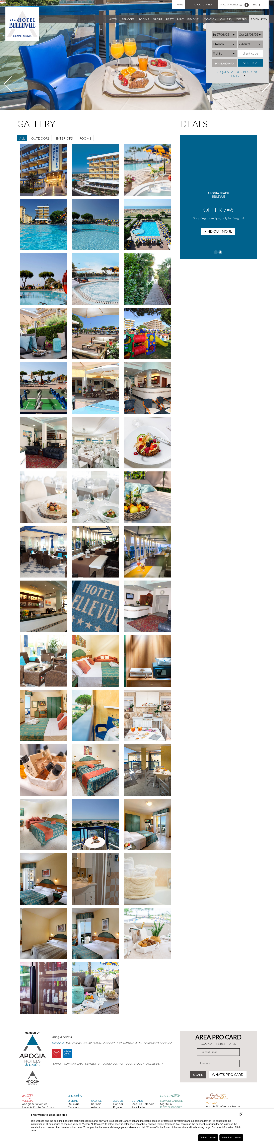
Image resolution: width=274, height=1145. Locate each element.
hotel (113, 19)
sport (157, 19)
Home (180, 4)
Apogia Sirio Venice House (223, 1106)
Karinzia (96, 1103)
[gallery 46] (95, 824)
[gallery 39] (43, 715)
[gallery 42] (43, 770)
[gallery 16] (95, 279)
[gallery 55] (95, 988)
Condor (118, 1103)
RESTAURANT (175, 19)
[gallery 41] (147, 715)
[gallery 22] (95, 388)
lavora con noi (113, 1063)
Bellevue (74, 1103)
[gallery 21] (43, 388)
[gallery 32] (147, 552)
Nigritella (166, 1103)
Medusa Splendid (143, 1103)
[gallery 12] (43, 224)
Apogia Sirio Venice (35, 1103)
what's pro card (228, 1075)
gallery (226, 19)
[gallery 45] (43, 824)
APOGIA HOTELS (229, 4)
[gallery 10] (95, 170)
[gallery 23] (147, 388)
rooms (143, 19)
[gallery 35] (147, 606)
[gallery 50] (147, 879)
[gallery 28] (95, 497)
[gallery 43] (95, 770)
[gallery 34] (95, 606)
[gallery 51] (43, 933)
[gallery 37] (95, 661)
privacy (56, 1063)
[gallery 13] (95, 224)
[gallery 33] (43, 606)
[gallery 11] (147, 170)
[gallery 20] (147, 333)
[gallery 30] (43, 552)
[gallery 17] (147, 279)
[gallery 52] (95, 933)
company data (73, 1063)
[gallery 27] (43, 497)
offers (241, 19)
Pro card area (201, 4)
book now (259, 19)
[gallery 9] (43, 170)
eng (255, 4)
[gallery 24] (43, 442)
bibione (193, 19)
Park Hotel (138, 1107)
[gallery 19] (95, 333)
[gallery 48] (43, 879)
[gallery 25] (95, 442)
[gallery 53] (147, 933)
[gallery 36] (43, 661)
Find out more (218, 238)
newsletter (92, 1063)
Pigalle (117, 1107)
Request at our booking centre (237, 74)
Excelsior (74, 1107)
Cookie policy (135, 1063)
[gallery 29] (147, 497)
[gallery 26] (147, 442)
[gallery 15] (43, 279)
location (209, 19)
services (128, 19)
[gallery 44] (147, 770)
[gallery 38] (147, 661)
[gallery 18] (43, 333)
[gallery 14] (147, 224)
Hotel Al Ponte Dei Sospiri (39, 1107)
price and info (224, 64)
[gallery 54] (43, 988)
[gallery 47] (147, 824)
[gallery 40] (95, 715)
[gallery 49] (95, 879)
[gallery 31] (95, 552)
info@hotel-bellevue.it (158, 1043)
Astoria (95, 1107)
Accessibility (154, 1063)
